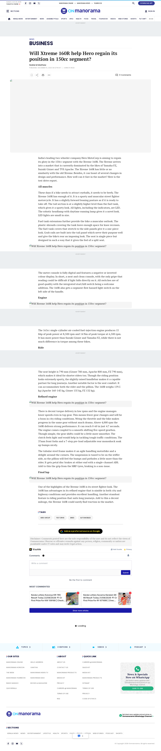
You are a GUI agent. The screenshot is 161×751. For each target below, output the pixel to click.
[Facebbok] (8, 743)
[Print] (43, 75)
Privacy (60, 683)
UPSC (71, 19)
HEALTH (78, 19)
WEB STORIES (123, 19)
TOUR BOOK (103, 19)
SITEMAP (85, 683)
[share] (37, 75)
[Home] (9, 18)
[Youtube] (34, 3)
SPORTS (64, 19)
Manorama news (83, 3)
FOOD (86, 19)
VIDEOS (113, 19)
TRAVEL (93, 19)
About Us (61, 662)
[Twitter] (39, 3)
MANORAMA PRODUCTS (66, 672)
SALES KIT (86, 667)
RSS (58, 699)
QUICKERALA (11, 688)
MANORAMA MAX (37, 678)
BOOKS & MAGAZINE (38, 683)
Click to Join (137, 688)
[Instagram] (30, 3)
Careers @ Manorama (67, 688)
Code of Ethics (89, 699)
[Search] (133, 3)
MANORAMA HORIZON (15, 667)
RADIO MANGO (12, 683)
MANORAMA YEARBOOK (16, 678)
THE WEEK (10, 672)
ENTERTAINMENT (31, 19)
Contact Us (62, 667)
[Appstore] (110, 715)
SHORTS (133, 19)
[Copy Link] (49, 75)
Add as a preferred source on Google (82, 531)
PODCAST (110, 733)
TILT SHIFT (142, 19)
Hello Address (36, 662)
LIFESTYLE (47, 733)
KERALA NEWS (18, 19)
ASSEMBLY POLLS (52, 19)
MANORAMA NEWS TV (39, 672)
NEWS (42, 19)
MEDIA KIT (61, 678)
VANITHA (34, 667)
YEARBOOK (98, 3)
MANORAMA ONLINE (66, 3)
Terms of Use (62, 693)
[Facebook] (26, 3)
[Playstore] (92, 715)
